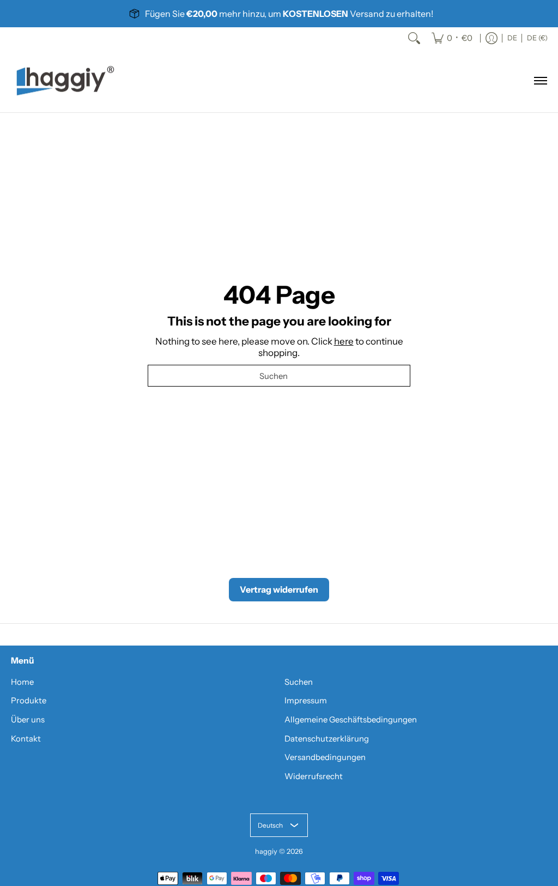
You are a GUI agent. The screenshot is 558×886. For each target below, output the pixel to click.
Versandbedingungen (325, 757)
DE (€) (537, 38)
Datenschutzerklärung (326, 739)
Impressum (305, 701)
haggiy (266, 851)
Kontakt (26, 739)
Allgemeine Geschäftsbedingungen (350, 720)
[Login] (491, 38)
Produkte (28, 701)
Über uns (28, 720)
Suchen (298, 682)
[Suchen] (414, 38)
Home (22, 682)
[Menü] (540, 80)
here (344, 341)
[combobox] (279, 376)
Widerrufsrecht (313, 776)
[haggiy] (65, 80)
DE (512, 38)
